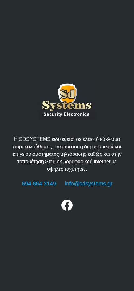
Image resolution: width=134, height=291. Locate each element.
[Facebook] (67, 209)
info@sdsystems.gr (88, 183)
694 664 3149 (39, 183)
